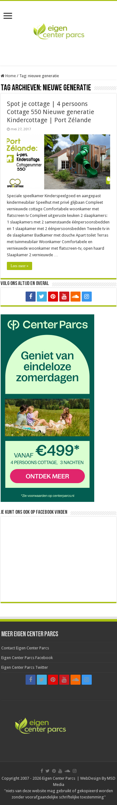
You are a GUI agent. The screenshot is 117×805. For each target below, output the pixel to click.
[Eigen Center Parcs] (59, 32)
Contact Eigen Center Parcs (25, 648)
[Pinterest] (53, 297)
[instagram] (87, 297)
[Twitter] (42, 297)
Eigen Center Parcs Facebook (27, 657)
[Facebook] (31, 297)
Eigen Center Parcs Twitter (24, 667)
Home (10, 75)
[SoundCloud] (75, 297)
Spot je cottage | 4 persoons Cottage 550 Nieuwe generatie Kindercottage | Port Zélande (50, 112)
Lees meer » (19, 266)
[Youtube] (64, 297)
